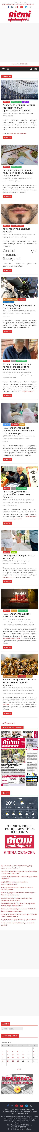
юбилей (31, 624)
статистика (11, 181)
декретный (17, 113)
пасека (11, 693)
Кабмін (24, 113)
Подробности (7, 577)
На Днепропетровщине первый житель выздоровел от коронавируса (18, 430)
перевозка (17, 693)
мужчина (29, 113)
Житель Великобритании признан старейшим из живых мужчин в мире (17, 366)
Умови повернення (27, 1109)
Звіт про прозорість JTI (19, 1113)
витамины (23, 234)
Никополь (12, 690)
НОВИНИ (6, 102)
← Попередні (8, 723)
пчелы (23, 693)
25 (8, 1061)
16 (34, 1055)
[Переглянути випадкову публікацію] (35, 69)
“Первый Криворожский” (11, 638)
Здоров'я (6, 424)
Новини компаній (17, 226)
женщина (23, 178)
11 (8, 1055)
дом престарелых (28, 500)
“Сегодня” (6, 704)
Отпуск (5, 116)
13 (18, 1055)
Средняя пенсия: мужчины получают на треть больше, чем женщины (18, 172)
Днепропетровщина (20, 436)
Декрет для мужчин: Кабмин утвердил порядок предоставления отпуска (19, 107)
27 (18, 1061)
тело (27, 693)
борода (16, 234)
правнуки (29, 622)
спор (18, 563)
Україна (25, 102)
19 (13, 1058)
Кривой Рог (21, 619)
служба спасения (8, 313)
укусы (31, 693)
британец (17, 372)
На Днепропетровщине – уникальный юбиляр (17, 615)
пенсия (5, 181)
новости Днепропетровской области (14, 622)
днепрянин (31, 436)
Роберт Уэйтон (26, 375)
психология (12, 563)
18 (8, 1058)
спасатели (17, 313)
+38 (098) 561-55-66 (21, 1127)
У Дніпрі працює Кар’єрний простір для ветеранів (18, 920)
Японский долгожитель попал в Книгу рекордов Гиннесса (16, 494)
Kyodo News (17, 519)
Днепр (27, 311)
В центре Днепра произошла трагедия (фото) (19, 306)
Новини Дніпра (8, 302)
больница (17, 688)
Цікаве (14, 552)
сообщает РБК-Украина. (17, 133)
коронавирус (13, 439)
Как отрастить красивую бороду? (16, 230)
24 (2, 1061)
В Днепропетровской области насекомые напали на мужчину (19, 682)
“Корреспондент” (28, 391)
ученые (23, 563)
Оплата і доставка (12, 1109)
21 (23, 1058)
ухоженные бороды (21, 237)
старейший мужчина (9, 377)
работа (5, 624)
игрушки (23, 372)
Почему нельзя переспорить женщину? (19, 557)
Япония (28, 502)
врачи (23, 688)
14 (23, 1055)
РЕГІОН (22, 424)
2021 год (16, 178)
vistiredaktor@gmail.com (22, 1129)
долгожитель (18, 500)
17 (2, 1058)
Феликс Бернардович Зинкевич (18, 624)
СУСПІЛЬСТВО (16, 102)
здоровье (6, 439)
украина (10, 116)
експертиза (29, 688)
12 (13, 1055)
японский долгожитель (10, 505)
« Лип (19, 1069)
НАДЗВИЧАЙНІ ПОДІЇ (10, 299)
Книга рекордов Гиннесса (11, 502)
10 (2, 1055)
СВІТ (13, 361)
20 (18, 1058)
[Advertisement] (19, 42)
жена (15, 619)
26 (13, 1061)
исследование (25, 561)
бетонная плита (19, 311)
